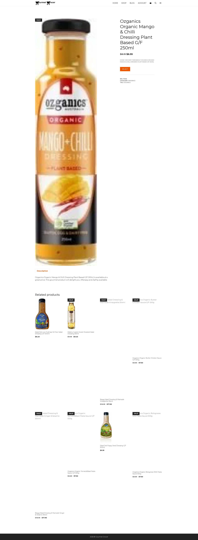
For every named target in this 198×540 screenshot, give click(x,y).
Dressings (136, 60)
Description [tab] (42, 271)
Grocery (128, 60)
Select (125, 69)
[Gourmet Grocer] (45, 3)
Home (115, 3)
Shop (123, 3)
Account (142, 3)
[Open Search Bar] (155, 3)
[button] (160, 3)
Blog (132, 3)
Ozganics (127, 82)
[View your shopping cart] (150, 3)
